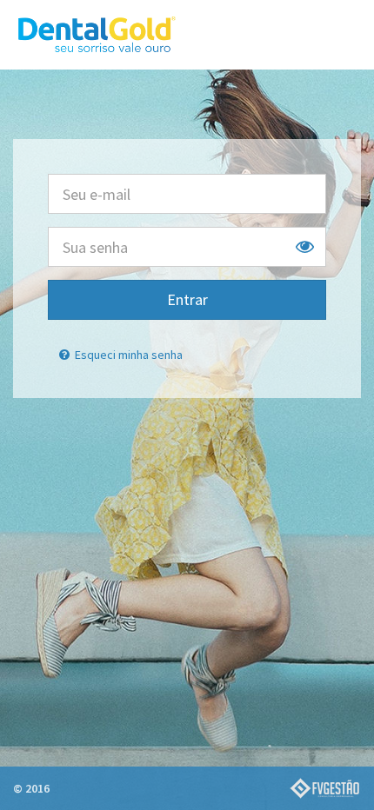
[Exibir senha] (305, 246)
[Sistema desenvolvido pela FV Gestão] (323, 788)
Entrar (187, 299)
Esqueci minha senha (127, 354)
